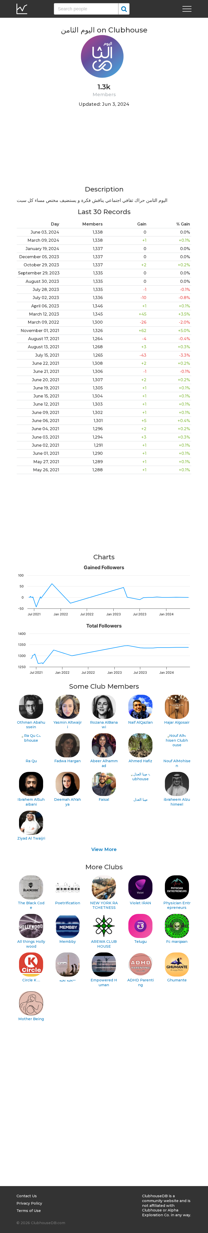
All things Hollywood (31, 944)
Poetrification (67, 903)
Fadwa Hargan (67, 761)
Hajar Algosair (176, 722)
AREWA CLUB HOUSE (104, 944)
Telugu (140, 941)
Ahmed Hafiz (140, 761)
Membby (67, 941)
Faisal (104, 799)
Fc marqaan (176, 941)
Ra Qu (31, 761)
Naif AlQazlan (140, 722)
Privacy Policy (29, 1203)
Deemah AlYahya (67, 802)
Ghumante (177, 980)
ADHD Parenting (140, 982)
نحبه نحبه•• (67, 980)
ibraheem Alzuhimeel (177, 802)
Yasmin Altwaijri (68, 725)
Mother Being (31, 1019)
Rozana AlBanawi (104, 725)
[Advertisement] (104, 149)
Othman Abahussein (31, 725)
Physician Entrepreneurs (176, 905)
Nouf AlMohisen (176, 763)
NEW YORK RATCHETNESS (104, 905)
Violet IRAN (140, 903)
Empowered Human (104, 982)
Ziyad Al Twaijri (31, 838)
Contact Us (26, 1196)
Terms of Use (28, 1210)
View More (104, 849)
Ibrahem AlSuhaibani (31, 802)
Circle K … (31, 980)
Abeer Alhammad (104, 763)
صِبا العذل (140, 799)
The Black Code (31, 905)
